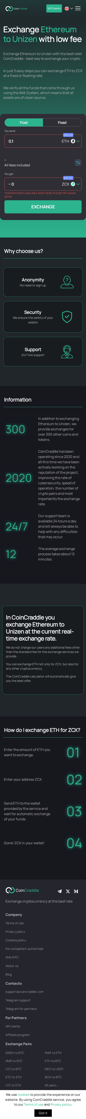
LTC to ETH (13, 1085)
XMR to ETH (53, 1053)
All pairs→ (52, 1085)
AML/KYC (12, 957)
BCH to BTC (53, 1077)
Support (33, 349)
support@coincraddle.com (25, 992)
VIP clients (13, 1026)
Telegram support (18, 1000)
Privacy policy (60, 1104)
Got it (43, 1113)
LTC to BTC (13, 1069)
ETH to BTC (53, 1061)
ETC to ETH (14, 1077)
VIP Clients (54, 8)
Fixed (62, 122)
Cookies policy (16, 940)
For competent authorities (24, 949)
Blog (9, 974)
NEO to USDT (54, 1069)
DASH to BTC (15, 1053)
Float (24, 122)
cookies (24, 1094)
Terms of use (33, 1104)
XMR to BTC (14, 1061)
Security (32, 312)
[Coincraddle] (18, 8)
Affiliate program (18, 1035)
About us (12, 966)
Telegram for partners (21, 1009)
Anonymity (33, 280)
